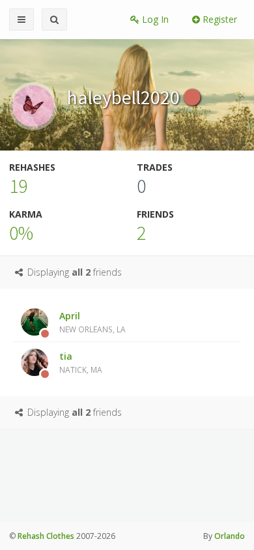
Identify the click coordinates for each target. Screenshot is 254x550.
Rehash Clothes (46, 536)
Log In (154, 19)
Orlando (229, 536)
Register (218, 19)
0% (21, 232)
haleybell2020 (125, 97)
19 (18, 185)
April (92, 322)
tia (80, 362)
